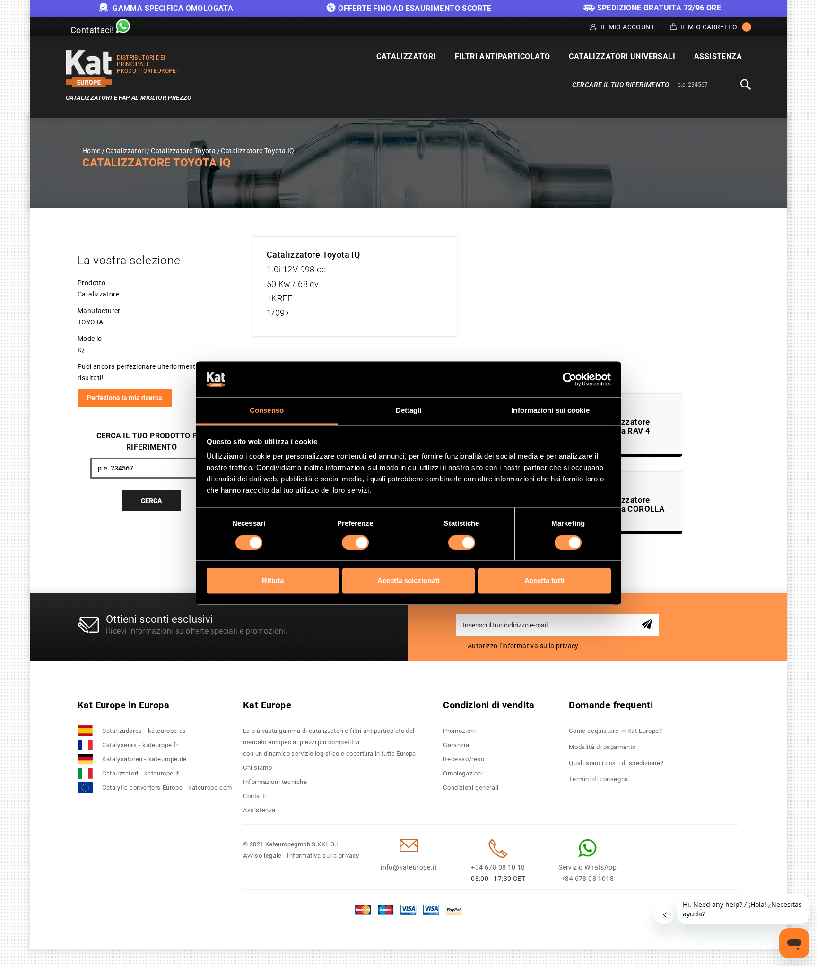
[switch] (355, 542)
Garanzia (456, 744)
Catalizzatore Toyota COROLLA (632, 504)
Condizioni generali (470, 787)
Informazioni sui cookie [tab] (550, 411)
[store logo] (89, 68)
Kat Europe (267, 705)
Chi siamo (257, 767)
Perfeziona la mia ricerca (124, 397)
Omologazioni (463, 773)
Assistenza (259, 810)
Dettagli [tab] (409, 411)
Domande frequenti (611, 705)
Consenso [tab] (267, 411)
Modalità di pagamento (602, 746)
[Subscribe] (648, 624)
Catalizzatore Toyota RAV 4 (625, 426)
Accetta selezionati (408, 581)
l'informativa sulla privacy (539, 646)
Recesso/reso (463, 759)
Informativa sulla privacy (323, 855)
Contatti (254, 796)
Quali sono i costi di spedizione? (616, 762)
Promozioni (459, 730)
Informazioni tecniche (275, 781)
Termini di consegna (598, 779)
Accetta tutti (544, 581)
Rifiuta (273, 581)
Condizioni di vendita (488, 705)
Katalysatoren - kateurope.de (144, 759)
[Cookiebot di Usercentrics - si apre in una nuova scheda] (569, 379)
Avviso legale (262, 855)
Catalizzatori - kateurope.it (140, 773)
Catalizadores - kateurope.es (144, 730)
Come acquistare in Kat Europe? (615, 730)
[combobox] (707, 85)
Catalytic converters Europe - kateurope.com (167, 787)
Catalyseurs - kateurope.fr (140, 744)
